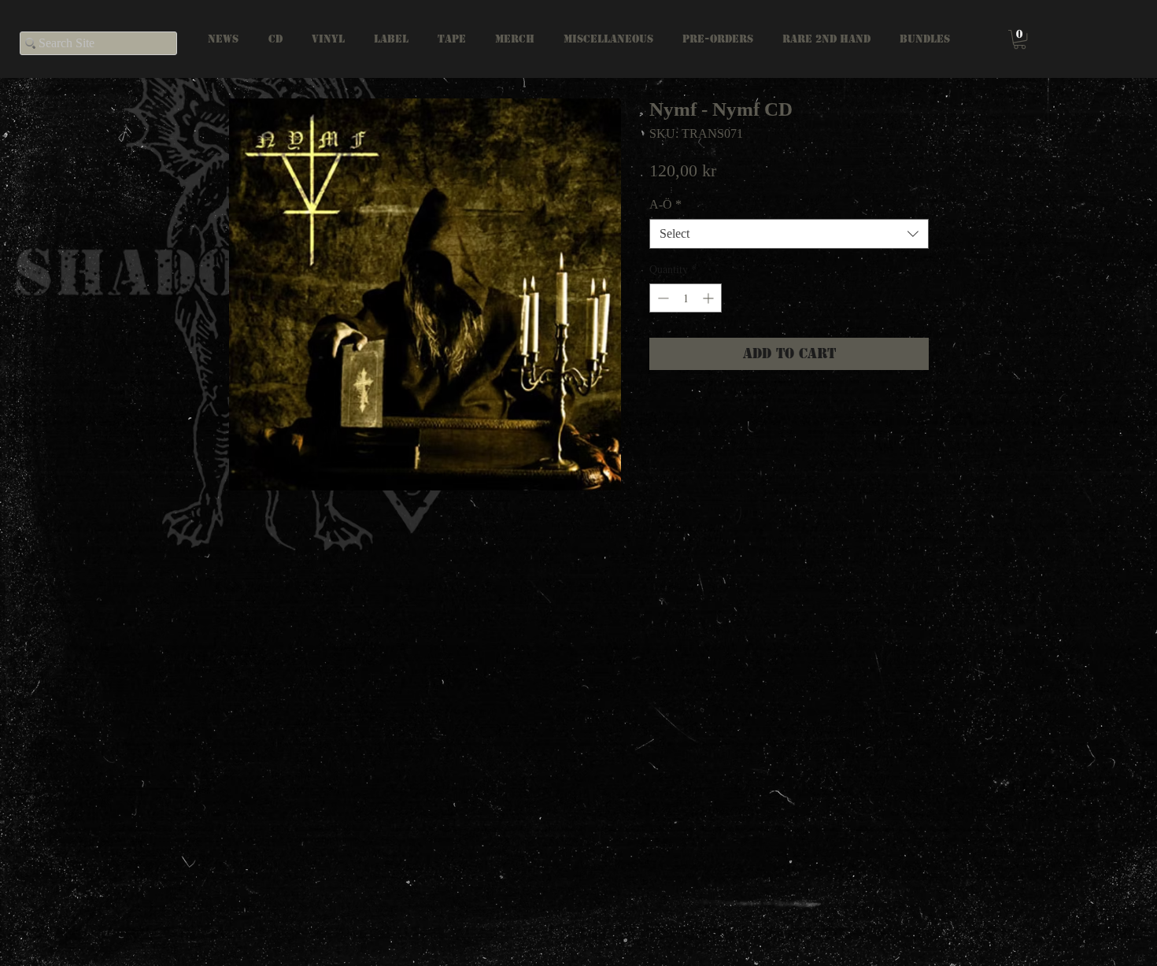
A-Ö (665, 204)
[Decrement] (661, 298)
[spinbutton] (685, 298)
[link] (1019, 39)
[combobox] (789, 234)
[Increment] (709, 298)
